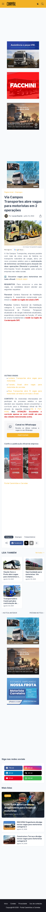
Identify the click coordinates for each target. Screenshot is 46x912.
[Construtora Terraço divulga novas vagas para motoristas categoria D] (9, 839)
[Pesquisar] (42, 4)
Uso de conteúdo (36, 904)
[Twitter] (26, 543)
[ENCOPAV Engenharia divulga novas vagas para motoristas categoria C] (9, 825)
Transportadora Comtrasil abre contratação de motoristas (10, 601)
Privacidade (23, 904)
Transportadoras (29, 537)
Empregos (18, 192)
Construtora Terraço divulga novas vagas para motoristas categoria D (29, 838)
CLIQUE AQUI (21, 279)
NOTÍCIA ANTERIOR (10, 613)
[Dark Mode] (38, 4)
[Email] (31, 543)
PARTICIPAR (23, 435)
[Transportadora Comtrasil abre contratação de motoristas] (11, 591)
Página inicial (8, 192)
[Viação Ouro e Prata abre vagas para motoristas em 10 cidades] (11, 564)
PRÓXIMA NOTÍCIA (36, 613)
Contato (13, 904)
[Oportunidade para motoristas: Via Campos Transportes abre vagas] (34, 564)
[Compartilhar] (40, 216)
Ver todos (38, 553)
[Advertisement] (23, 24)
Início (6, 904)
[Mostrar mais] (36, 543)
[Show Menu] (3, 4)
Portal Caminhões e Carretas (16, 483)
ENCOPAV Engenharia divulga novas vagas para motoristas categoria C (29, 824)
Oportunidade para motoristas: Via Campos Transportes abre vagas (34, 574)
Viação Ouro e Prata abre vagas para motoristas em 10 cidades (11, 574)
